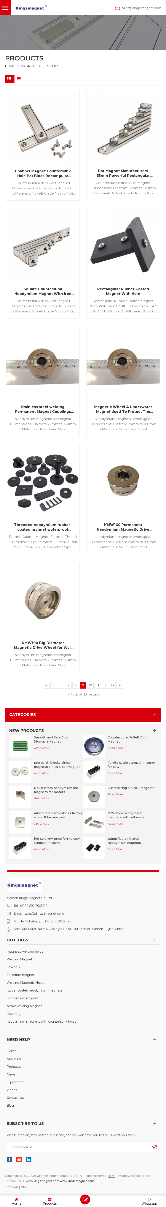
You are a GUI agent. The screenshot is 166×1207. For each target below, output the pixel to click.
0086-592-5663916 (33, 906)
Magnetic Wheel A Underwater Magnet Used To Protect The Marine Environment (123, 409)
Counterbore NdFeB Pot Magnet (127, 739)
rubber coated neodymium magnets (34, 990)
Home (10, 66)
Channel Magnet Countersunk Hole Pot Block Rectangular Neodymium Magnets (43, 173)
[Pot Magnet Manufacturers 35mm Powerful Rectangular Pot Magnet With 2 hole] (123, 127)
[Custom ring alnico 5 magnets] (94, 797)
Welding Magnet (19, 959)
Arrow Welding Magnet (24, 1006)
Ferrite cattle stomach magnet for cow (131, 765)
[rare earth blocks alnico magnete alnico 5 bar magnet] (20, 771)
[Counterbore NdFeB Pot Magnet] (94, 746)
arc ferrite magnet (20, 975)
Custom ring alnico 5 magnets (131, 788)
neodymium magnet (22, 998)
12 (105, 685)
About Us (14, 1059)
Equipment (15, 1082)
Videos (12, 1090)
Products (14, 1067)
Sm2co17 (14, 967)
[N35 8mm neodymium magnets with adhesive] (94, 822)
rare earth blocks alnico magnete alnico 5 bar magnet (57, 765)
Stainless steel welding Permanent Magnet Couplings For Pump (43, 409)
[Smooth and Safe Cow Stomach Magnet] (20, 746)
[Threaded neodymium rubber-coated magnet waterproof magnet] (42, 481)
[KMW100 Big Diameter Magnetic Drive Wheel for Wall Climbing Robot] (42, 599)
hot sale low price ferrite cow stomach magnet (57, 841)
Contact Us (15, 1098)
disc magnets (17, 1014)
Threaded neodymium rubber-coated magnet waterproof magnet (43, 527)
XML (24, 1187)
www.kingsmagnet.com (42, 1181)
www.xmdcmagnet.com (77, 1181)
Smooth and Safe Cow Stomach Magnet (51, 739)
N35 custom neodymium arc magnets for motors (56, 790)
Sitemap (12, 1187)
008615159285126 (58, 921)
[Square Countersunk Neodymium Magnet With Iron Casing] (42, 245)
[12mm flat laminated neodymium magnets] (94, 847)
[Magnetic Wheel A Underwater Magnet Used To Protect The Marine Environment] (123, 363)
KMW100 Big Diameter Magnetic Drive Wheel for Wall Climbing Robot (43, 645)
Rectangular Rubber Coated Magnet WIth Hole (123, 291)
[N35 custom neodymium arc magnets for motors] (20, 797)
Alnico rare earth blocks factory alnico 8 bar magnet (58, 815)
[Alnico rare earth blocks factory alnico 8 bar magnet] (20, 822)
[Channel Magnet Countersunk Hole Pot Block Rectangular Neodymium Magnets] (42, 128)
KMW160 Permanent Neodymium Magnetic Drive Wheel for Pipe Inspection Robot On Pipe (123, 527)
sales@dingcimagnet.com (141, 8)
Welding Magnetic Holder (26, 983)
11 (97, 685)
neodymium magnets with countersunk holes (41, 1021)
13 (112, 685)
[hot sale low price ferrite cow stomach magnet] (20, 847)
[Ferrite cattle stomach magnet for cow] (94, 771)
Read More (41, 747)
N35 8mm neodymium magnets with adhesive (126, 815)
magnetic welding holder (26, 952)
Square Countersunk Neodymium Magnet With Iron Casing (42, 291)
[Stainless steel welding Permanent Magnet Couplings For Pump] (42, 363)
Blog (10, 1105)
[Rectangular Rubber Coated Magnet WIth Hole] (123, 245)
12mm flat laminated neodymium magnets (124, 841)
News (11, 1074)
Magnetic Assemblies (39, 66)
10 (90, 685)
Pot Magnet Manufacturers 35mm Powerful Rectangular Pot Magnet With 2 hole (123, 173)
